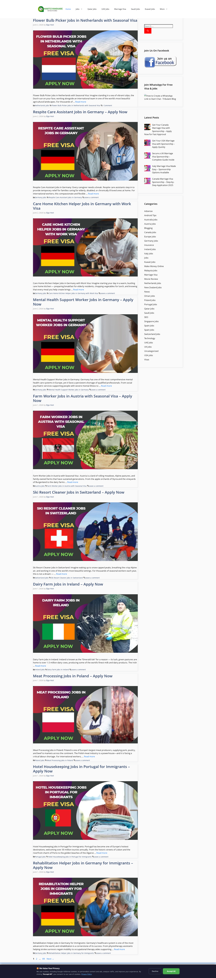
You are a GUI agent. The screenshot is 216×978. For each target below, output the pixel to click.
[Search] (147, 31)
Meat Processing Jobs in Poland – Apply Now (72, 675)
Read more (80, 101)
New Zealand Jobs (153, 287)
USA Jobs (148, 355)
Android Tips (150, 215)
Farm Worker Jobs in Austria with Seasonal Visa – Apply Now (82, 398)
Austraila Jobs (150, 219)
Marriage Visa (120, 9)
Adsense (148, 211)
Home (68, 9)
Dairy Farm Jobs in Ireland (58, 669)
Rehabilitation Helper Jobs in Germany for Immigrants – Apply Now (83, 865)
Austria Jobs (40, 486)
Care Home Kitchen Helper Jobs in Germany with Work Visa (82, 206)
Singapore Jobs (151, 321)
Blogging (148, 228)
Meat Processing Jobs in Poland (60, 760)
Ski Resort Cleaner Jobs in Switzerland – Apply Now (78, 492)
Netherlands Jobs (42, 105)
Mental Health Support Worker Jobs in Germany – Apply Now (83, 302)
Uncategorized (151, 351)
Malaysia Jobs (150, 270)
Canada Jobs (150, 232)
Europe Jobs (150, 236)
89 (44, 958)
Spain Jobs (149, 325)
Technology (149, 338)
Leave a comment (91, 197)
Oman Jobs (149, 295)
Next (50, 958)
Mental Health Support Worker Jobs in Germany (69, 389)
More (162, 9)
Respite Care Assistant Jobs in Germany (65, 197)
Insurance (149, 245)
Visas (146, 359)
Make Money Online (154, 266)
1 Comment (107, 105)
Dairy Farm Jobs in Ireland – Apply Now (68, 584)
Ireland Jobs (40, 669)
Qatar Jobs (92, 9)
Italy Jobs (148, 253)
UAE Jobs (105, 9)
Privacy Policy (86, 974)
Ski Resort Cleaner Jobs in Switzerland (67, 578)
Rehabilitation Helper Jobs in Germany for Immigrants (71, 953)
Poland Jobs (39, 760)
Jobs (77, 9)
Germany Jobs (40, 197)
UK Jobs (148, 346)
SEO (146, 317)
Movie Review (151, 278)
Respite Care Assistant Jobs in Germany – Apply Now (80, 111)
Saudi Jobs (135, 9)
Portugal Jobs (40, 857)
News (147, 291)
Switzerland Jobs (42, 578)
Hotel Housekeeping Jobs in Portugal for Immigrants (70, 857)
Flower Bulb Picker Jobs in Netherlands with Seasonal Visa (85, 20)
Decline (155, 971)
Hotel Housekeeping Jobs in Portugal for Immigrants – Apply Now (81, 769)
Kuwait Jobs (150, 9)
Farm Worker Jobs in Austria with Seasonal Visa (66, 486)
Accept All (171, 971)
